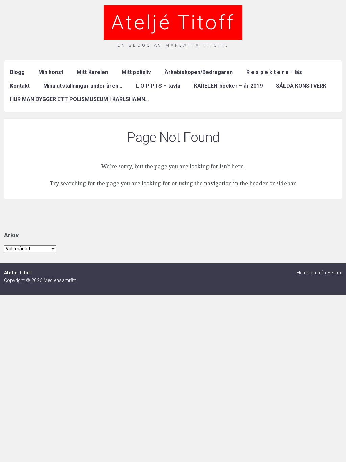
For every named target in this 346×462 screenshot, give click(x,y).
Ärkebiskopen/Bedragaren (199, 72)
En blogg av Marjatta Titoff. (173, 45)
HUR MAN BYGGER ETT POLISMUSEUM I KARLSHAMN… (79, 99)
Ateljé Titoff (173, 22)
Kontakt (20, 86)
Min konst (50, 72)
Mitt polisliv (136, 72)
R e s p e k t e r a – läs (274, 72)
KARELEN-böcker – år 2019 (228, 86)
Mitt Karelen (92, 72)
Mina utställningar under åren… (82, 86)
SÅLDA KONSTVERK (301, 86)
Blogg (17, 72)
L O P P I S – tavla (158, 86)
